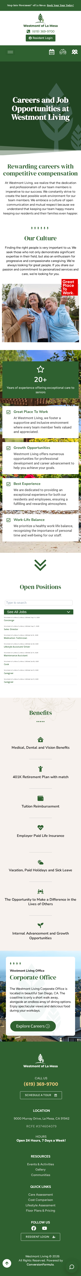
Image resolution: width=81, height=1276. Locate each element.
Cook (6, 664)
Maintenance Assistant (16, 655)
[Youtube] (44, 1228)
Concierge (9, 620)
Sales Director (11, 629)
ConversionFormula (40, 1264)
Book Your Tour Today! (60, 5)
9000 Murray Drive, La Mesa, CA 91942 (41, 1118)
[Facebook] (34, 1228)
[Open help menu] (72, 1267)
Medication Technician (15, 638)
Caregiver (8, 673)
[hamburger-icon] (10, 52)
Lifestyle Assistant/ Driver (17, 646)
